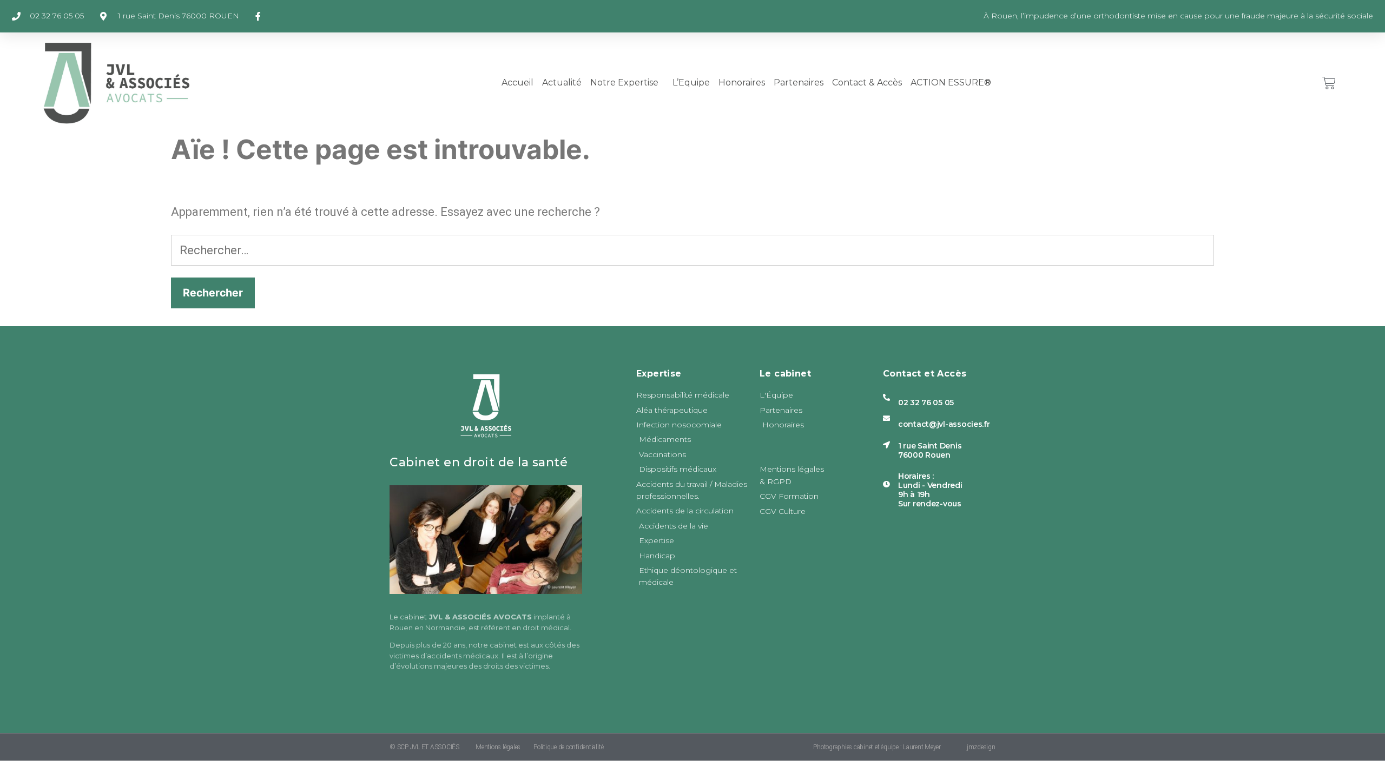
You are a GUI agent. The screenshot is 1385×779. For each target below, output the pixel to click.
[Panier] (1329, 83)
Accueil (517, 82)
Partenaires (798, 82)
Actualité (562, 82)
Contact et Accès (924, 373)
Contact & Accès (867, 82)
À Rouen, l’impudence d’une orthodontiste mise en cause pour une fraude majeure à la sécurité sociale (1178, 16)
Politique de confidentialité (568, 747)
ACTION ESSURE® (951, 82)
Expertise (659, 373)
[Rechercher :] (692, 250)
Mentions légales (498, 747)
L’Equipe (691, 82)
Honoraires (741, 82)
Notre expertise (624, 82)
